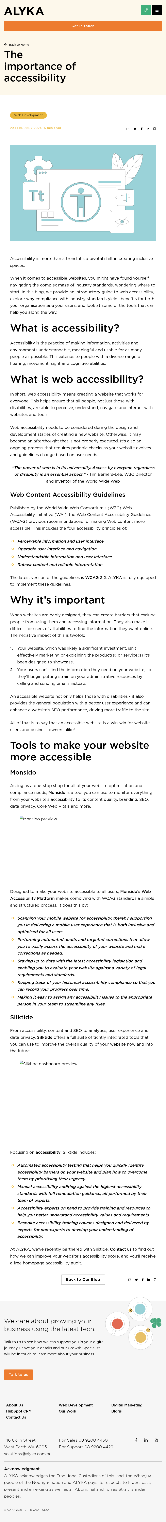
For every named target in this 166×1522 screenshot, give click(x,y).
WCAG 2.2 (95, 577)
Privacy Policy (39, 1509)
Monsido (56, 792)
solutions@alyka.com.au (27, 1453)
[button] (157, 10)
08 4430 (93, 1440)
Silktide (44, 1037)
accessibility (48, 1152)
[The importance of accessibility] (128, 129)
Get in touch (83, 26)
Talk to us (18, 1374)
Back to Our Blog (83, 1279)
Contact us (121, 1249)
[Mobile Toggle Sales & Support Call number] (146, 10)
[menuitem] (14, 1405)
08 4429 (98, 1446)
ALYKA (11, 1509)
